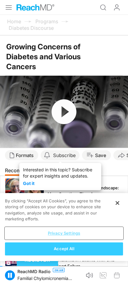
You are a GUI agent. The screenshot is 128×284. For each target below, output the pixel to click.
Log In (117, 7)
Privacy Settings (64, 233)
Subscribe (64, 155)
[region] (64, 227)
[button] (10, 275)
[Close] (117, 203)
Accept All (64, 248)
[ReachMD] (35, 7)
